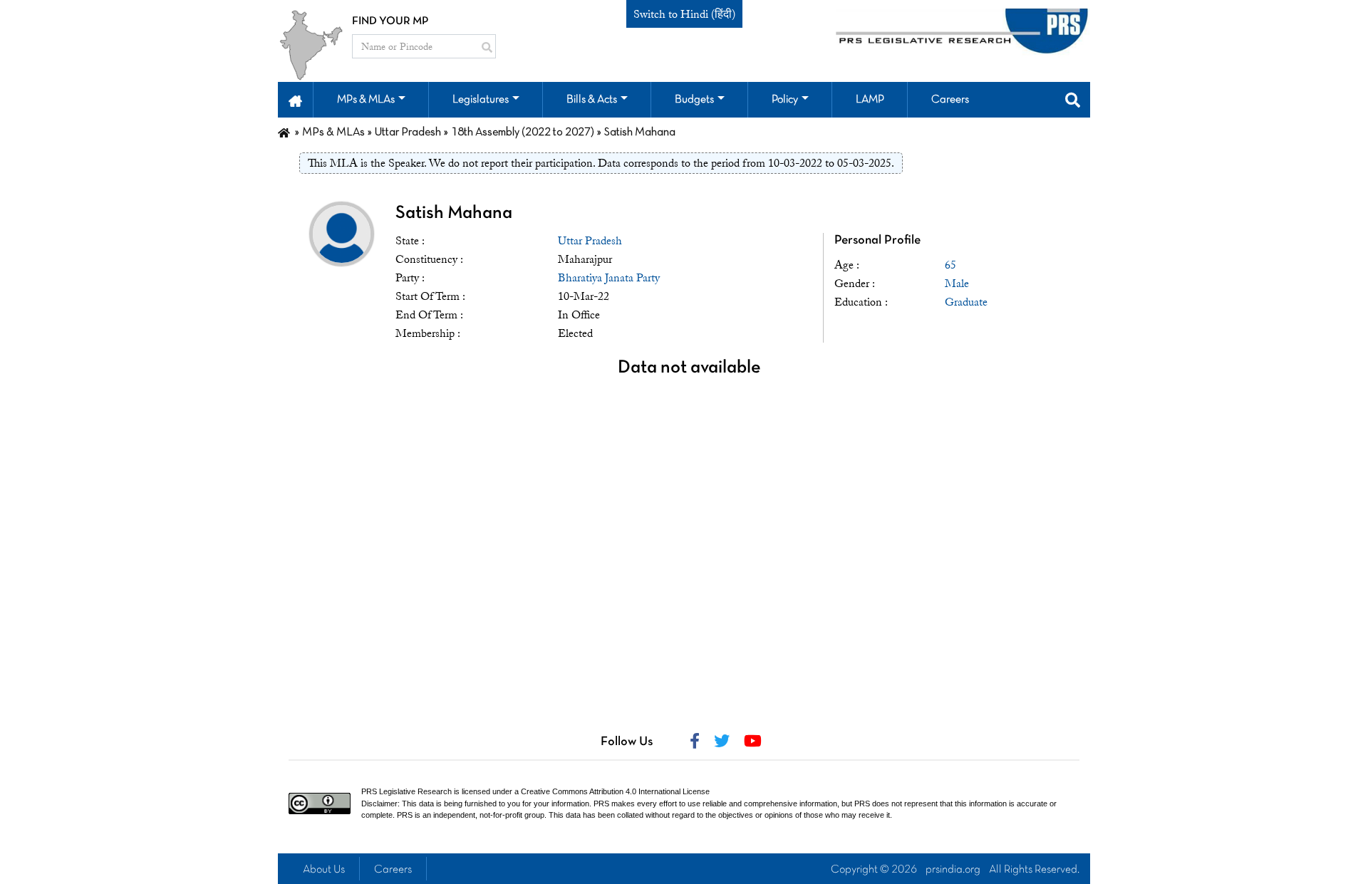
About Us (324, 870)
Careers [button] (950, 100)
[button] (295, 100)
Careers (393, 870)
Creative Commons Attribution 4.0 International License (615, 791)
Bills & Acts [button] (591, 100)
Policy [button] (785, 100)
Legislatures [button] (480, 100)
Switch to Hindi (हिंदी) (684, 14)
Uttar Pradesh (590, 241)
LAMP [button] (870, 100)
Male (957, 283)
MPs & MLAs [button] (366, 100)
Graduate (966, 302)
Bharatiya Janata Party (609, 278)
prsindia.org (953, 870)
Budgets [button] (694, 100)
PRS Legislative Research (406, 791)
